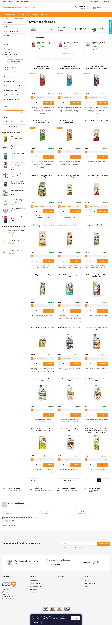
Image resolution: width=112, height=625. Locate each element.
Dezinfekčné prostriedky (13, 86)
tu (64, 619)
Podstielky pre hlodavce (11, 67)
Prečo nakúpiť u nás (90, 583)
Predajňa (11, 1)
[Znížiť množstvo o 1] (32, 102)
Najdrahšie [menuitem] (43, 58)
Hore (34, 480)
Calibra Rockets (11, 57)
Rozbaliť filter (13, 126)
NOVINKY (9, 22)
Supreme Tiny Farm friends (13, 63)
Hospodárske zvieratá (12, 81)
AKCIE (8, 27)
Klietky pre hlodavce (10, 52)
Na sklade (14, 121)
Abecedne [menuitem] (65, 58)
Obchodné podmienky (35, 583)
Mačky (8, 44)
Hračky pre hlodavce (10, 69)
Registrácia (106, 1)
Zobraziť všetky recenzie (22, 506)
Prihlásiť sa (103, 543)
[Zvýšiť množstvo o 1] (40, 102)
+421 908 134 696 (83, 7)
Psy (7, 40)
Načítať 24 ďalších (71, 480)
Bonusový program (25, 1)
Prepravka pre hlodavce (11, 72)
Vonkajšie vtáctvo (11, 90)
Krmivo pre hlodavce (11, 54)
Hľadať (70, 8)
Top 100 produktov (12, 31)
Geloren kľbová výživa (13, 95)
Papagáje (9, 77)
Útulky (17, 1)
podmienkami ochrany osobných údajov (86, 548)
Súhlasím (75, 618)
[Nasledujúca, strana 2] (104, 480)
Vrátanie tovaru (33, 589)
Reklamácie (32, 592)
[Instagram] (98, 562)
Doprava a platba (34, 580)
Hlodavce (9, 49)
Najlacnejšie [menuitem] (34, 58)
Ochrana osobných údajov (36, 586)
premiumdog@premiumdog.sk (58, 561)
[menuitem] (9, 14)
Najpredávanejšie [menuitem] (55, 58)
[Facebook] (94, 562)
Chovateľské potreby (12, 99)
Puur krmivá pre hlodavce (13, 61)
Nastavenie (37, 622)
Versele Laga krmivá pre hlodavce (15, 59)
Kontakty (4, 1)
